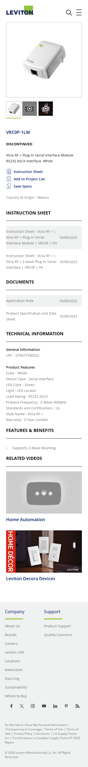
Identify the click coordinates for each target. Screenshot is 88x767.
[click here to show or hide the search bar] (69, 13)
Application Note (19, 300)
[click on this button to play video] (29, 108)
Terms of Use (54, 729)
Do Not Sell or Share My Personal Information (36, 725)
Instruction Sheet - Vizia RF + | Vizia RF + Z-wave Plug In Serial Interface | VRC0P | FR (31, 261)
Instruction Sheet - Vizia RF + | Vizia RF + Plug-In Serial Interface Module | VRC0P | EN (31, 237)
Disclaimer (42, 734)
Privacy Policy (23, 734)
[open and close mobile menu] (79, 12)
